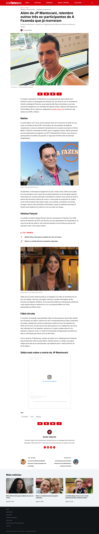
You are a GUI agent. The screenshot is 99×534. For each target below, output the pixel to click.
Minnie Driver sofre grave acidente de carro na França (43, 237)
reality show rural (58, 109)
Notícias (38, 2)
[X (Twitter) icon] (48, 447)
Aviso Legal (9, 520)
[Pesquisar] (92, 2)
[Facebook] (40, 94)
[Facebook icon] (45, 447)
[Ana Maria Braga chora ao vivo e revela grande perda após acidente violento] (79, 486)
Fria (31, 416)
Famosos (49, 2)
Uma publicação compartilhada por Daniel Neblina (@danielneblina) (49, 401)
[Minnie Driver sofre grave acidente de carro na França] (19, 486)
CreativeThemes (31, 531)
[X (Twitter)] (52, 94)
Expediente (9, 514)
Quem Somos (9, 512)
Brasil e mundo (63, 2)
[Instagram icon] (51, 447)
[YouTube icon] (54, 447)
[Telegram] (59, 94)
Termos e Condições (11, 517)
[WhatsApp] (46, 94)
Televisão (77, 2)
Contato (8, 525)
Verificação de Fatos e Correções (15, 523)
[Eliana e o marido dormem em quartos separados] (49, 486)
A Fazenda (24, 416)
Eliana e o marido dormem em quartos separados (41, 241)
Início (27, 2)
